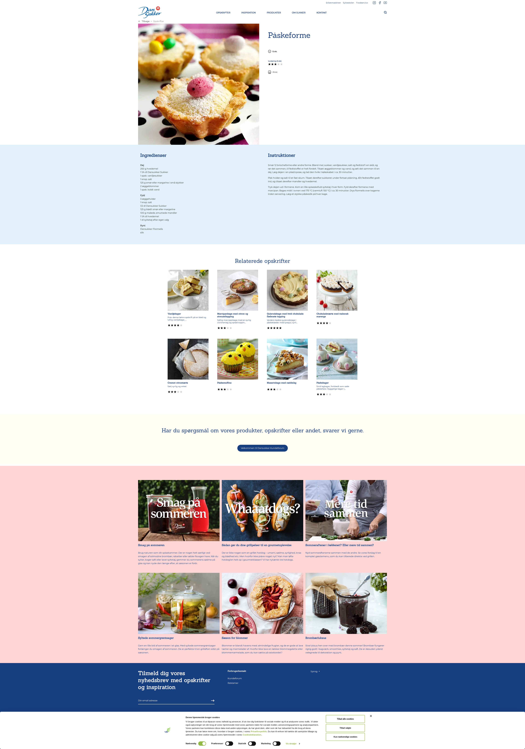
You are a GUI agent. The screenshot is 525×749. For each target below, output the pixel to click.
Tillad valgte (345, 728)
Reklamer (233, 683)
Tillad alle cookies (345, 719)
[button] (223, 12)
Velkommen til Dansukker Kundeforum (262, 448)
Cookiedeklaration (252, 735)
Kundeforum (235, 678)
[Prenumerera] (212, 700)
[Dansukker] (149, 12)
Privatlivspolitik (259, 731)
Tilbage (146, 21)
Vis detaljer (291, 743)
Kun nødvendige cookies (345, 737)
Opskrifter (158, 21)
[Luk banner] (371, 716)
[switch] (229, 743)
